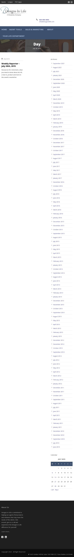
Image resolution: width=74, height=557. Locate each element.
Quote (3, 2)
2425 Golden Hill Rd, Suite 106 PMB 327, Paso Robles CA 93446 (51, 554)
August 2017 (57, 158)
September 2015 (59, 233)
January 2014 (57, 297)
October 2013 (58, 308)
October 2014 (58, 269)
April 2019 (56, 115)
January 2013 (57, 336)
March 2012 (57, 376)
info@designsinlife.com (46, 22)
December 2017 (58, 142)
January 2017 (57, 178)
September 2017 (59, 154)
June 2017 (56, 166)
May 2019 (56, 111)
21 (55, 482)
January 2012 (57, 384)
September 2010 (59, 439)
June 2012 (56, 364)
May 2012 (56, 368)
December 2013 (58, 301)
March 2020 (57, 99)
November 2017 (58, 146)
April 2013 (56, 324)
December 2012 (58, 340)
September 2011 (59, 399)
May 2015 (56, 249)
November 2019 (58, 103)
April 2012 (56, 372)
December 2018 (58, 131)
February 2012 (58, 380)
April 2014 (56, 285)
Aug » (57, 490)
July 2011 (56, 407)
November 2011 (58, 392)
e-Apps (10, 2)
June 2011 (56, 411)
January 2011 (57, 427)
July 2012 (56, 360)
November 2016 (58, 182)
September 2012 (59, 352)
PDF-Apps (18, 2)
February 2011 (58, 423)
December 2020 (58, 79)
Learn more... (5, 532)
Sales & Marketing (34, 29)
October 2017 (58, 150)
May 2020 (56, 91)
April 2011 (56, 415)
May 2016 (56, 202)
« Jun (52, 490)
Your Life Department (14, 36)
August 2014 (57, 277)
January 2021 (57, 75)
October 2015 (58, 229)
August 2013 (57, 316)
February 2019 (58, 123)
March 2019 (57, 119)
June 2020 (56, 87)
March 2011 (57, 419)
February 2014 (58, 293)
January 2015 (57, 265)
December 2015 (58, 222)
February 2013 (58, 332)
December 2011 (58, 388)
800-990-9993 (44, 20)
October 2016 (58, 186)
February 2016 (58, 214)
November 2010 (58, 435)
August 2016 (57, 190)
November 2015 (58, 225)
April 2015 (56, 253)
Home (4, 29)
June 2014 (56, 281)
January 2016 (57, 218)
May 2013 (56, 320)
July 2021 (56, 71)
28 (55, 486)
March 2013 (57, 328)
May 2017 (56, 170)
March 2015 (57, 257)
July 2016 (56, 194)
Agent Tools (15, 29)
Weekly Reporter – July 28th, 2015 (10, 64)
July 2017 (56, 162)
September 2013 (59, 312)
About (50, 29)
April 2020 (56, 95)
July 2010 (56, 443)
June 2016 (56, 198)
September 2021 (59, 63)
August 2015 (57, 237)
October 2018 (58, 139)
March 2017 (57, 174)
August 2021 (57, 67)
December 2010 (58, 431)
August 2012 (57, 356)
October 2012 (58, 348)
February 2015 (58, 261)
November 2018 (58, 135)
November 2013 (58, 305)
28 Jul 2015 (7, 59)
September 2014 (59, 273)
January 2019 (57, 127)
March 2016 (57, 210)
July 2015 (56, 241)
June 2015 (56, 245)
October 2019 (58, 107)
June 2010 (56, 447)
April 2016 (56, 206)
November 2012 (58, 344)
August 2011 (57, 403)
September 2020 (59, 83)
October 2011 (58, 395)
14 (55, 477)
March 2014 (57, 289)
